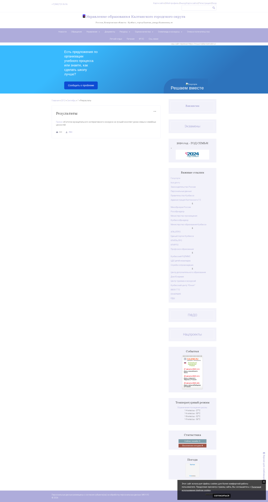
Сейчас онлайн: (192, 441)
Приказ (59, 122)
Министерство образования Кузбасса (188, 224)
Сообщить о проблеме (81, 85)
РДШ (173, 298)
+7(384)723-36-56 (60, 4)
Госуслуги (175, 178)
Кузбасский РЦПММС (180, 256)
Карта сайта (159, 3)
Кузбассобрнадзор (179, 220)
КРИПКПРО (176, 240)
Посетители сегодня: (192, 445)
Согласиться (221, 496)
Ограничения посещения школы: (192, 407)
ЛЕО (70, 132)
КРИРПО (175, 245)
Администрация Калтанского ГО (186, 200)
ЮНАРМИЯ (176, 294)
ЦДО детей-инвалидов (181, 261)
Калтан (192, 464)
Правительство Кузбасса (182, 195)
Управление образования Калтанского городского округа (135, 16)
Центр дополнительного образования (188, 272)
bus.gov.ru (175, 182)
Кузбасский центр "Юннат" (183, 285)
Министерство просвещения (184, 216)
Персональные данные (181, 191)
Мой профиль (172, 3)
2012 (63, 100)
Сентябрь (71, 100)
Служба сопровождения (182, 265)
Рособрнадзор (177, 211)
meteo (192, 476)
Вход (214, 3)
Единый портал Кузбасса (182, 236)
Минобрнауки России (181, 207)
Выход (183, 3)
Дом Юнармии (177, 277)
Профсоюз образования (182, 249)
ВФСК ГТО (175, 290)
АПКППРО (176, 232)
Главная (55, 100)
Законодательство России (183, 187)
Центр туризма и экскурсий (183, 281)
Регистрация (205, 3)
